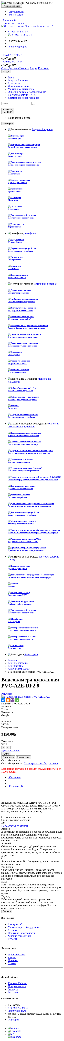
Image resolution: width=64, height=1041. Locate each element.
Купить (6, 754)
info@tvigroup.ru (17, 46)
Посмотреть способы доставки (41, 763)
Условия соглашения (19, 936)
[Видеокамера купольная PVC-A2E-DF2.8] (25, 696)
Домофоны (14, 83)
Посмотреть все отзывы (14, 825)
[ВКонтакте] (3, 700)
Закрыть (7, 911)
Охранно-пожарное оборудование (27, 92)
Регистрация (15, 14)
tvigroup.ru (13, 1019)
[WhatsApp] (17, 700)
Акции (12, 957)
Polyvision (6, 693)
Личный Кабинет (17, 983)
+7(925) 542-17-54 (18, 31)
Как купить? (15, 924)
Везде (11, 77)
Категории (8, 123)
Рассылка (13, 992)
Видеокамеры (15, 665)
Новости (13, 960)
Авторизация (16, 11)
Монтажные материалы (21, 89)
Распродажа (31, 654)
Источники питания (19, 86)
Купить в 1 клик (10, 750)
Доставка (13, 930)
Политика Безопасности (21, 933)
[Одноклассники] (8, 700)
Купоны (12, 938)
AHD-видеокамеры (19, 668)
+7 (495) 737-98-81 (18, 1007)
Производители (16, 954)
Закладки (13, 989)
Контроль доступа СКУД (22, 94)
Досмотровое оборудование (23, 97)
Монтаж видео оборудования (24, 927)
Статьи (12, 963)
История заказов (17, 986)
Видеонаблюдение (18, 80)
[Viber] (12, 700)
